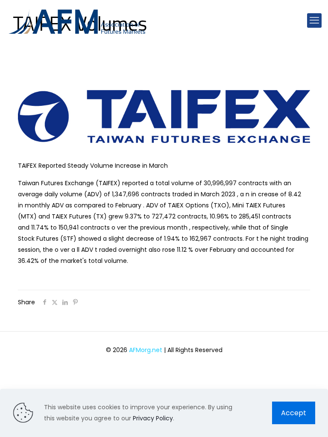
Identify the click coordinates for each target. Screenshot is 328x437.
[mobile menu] (314, 20)
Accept (293, 413)
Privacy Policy (153, 418)
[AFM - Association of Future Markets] (77, 20)
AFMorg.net (145, 350)
